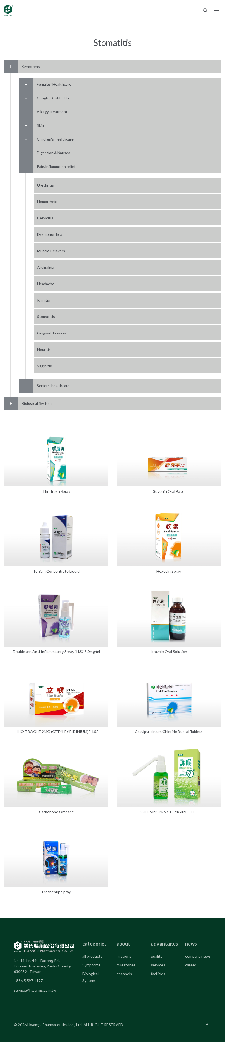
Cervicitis (45, 218)
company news (198, 956)
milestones (126, 965)
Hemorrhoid (47, 201)
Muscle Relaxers (51, 250)
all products (92, 956)
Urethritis (45, 185)
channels (124, 973)
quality (156, 956)
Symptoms (91, 965)
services (158, 965)
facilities (158, 973)
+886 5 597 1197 (28, 980)
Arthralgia (45, 267)
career (190, 965)
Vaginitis (44, 365)
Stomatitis (46, 316)
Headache (45, 283)
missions (124, 956)
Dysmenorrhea (49, 234)
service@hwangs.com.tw (35, 990)
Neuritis (44, 349)
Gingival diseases (52, 333)
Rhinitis (43, 300)
